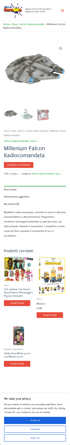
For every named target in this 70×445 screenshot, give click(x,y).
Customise (35, 429)
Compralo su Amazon (18, 165)
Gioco (21, 131)
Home (6, 24)
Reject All (35, 438)
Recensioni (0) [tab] (11, 204)
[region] (35, 419)
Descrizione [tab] (10, 189)
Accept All (35, 420)
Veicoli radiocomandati (32, 24)
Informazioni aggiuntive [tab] (16, 196)
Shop (14, 24)
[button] (61, 48)
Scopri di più (17, 303)
